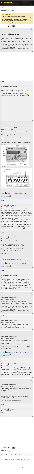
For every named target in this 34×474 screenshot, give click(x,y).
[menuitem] (14, 8)
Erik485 (2, 81)
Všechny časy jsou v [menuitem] (26, 454)
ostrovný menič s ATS (9, 11)
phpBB (12, 459)
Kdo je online (4, 450)
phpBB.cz (20, 462)
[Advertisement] (17, 66)
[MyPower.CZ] (7, 2)
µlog (32, 4)
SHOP (22, 4)
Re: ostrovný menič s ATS (10, 34)
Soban (2, 232)
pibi (2, 29)
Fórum (19, 4)
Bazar (25, 4)
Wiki (30, 4)
